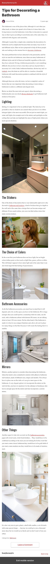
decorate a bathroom (34, 50)
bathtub (4, 71)
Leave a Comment (25, 545)
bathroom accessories (37, 435)
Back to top (44, 554)
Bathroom (13, 538)
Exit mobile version (25, 560)
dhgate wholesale (27, 94)
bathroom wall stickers (16, 205)
